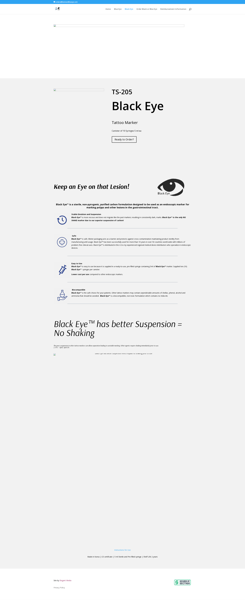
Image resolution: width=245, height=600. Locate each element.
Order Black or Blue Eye (146, 9)
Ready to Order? (124, 139)
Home (108, 9)
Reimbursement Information (173, 9)
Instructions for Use (122, 550)
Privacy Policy (59, 588)
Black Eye (129, 9)
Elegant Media (65, 580)
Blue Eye (117, 9)
